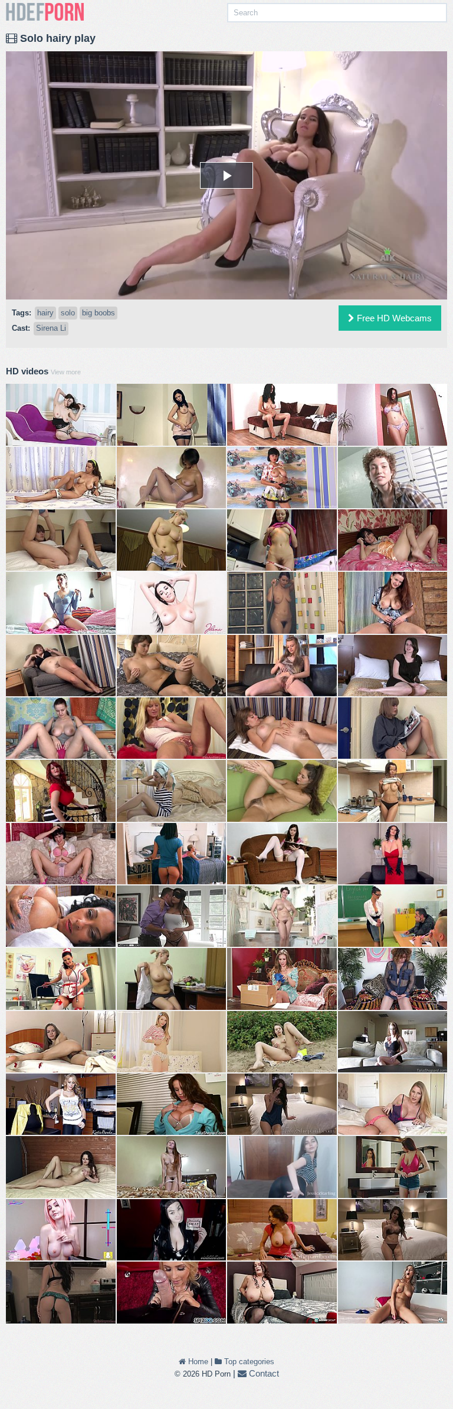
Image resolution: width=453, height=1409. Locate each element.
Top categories (248, 1361)
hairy (45, 312)
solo (68, 312)
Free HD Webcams (393, 318)
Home (197, 1361)
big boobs (98, 312)
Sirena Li (51, 328)
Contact (263, 1373)
